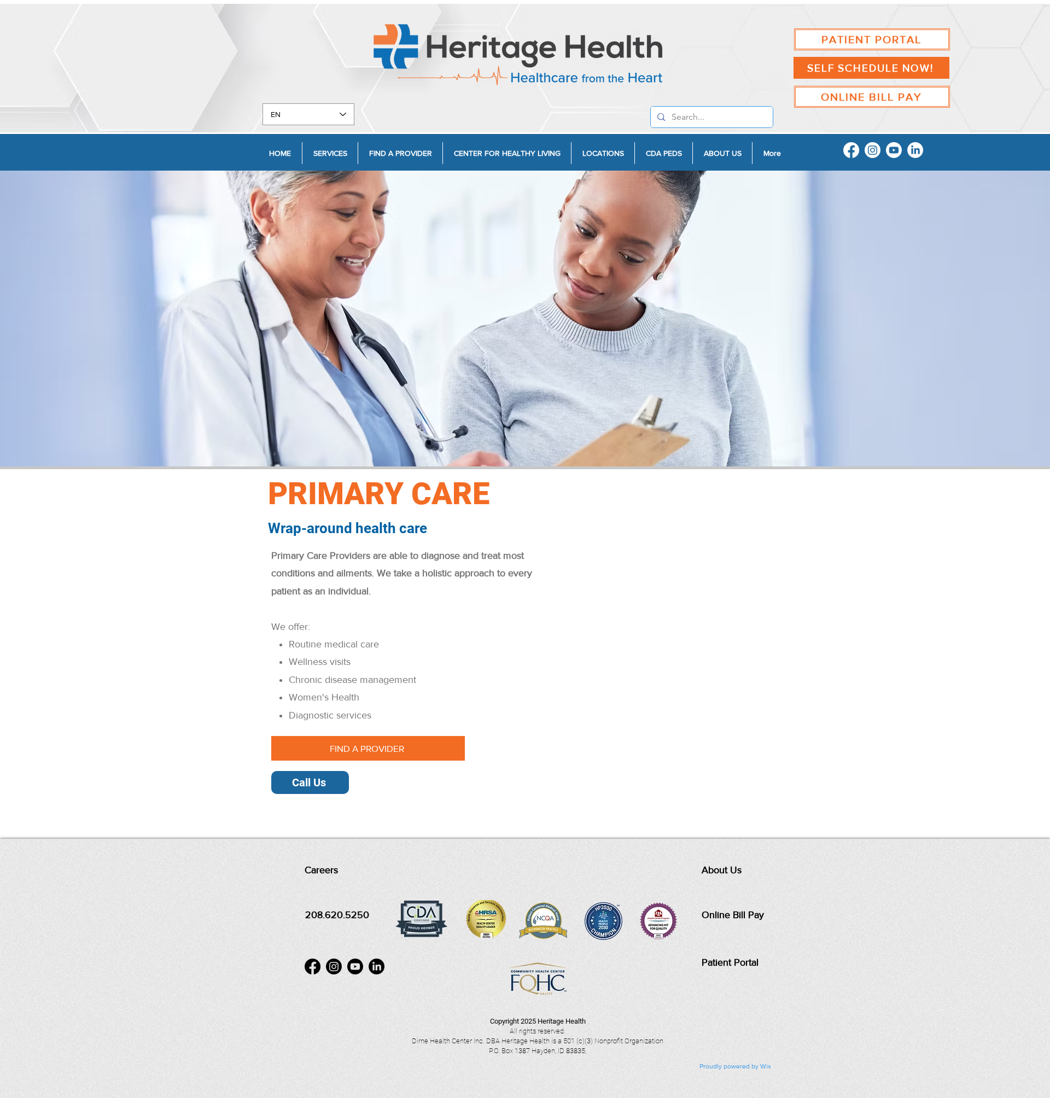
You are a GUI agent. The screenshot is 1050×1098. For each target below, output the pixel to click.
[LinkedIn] (915, 150)
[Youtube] (894, 150)
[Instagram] (872, 150)
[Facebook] (851, 150)
